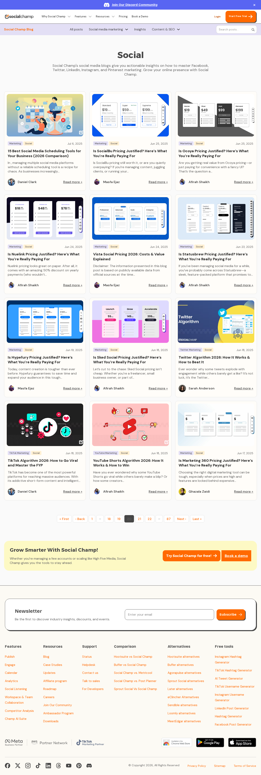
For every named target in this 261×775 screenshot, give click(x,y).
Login (217, 16)
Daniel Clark (27, 182)
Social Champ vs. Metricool (133, 673)
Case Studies (52, 665)
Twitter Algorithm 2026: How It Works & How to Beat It (214, 360)
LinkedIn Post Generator (232, 708)
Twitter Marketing (190, 349)
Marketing (15, 143)
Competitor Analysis (19, 711)
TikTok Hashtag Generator (233, 670)
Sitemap (220, 766)
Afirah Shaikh (199, 182)
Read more (71, 182)
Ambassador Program (58, 713)
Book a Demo (140, 16)
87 (169, 519)
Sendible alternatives (182, 705)
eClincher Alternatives (183, 697)
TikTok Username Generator (234, 686)
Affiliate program (55, 681)
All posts (76, 29)
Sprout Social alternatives (186, 681)
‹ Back (80, 519)
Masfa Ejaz (111, 182)
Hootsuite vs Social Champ (133, 657)
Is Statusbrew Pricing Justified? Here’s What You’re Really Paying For (213, 256)
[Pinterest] (79, 765)
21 (139, 519)
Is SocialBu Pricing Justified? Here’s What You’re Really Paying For (130, 153)
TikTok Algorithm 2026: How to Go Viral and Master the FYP (43, 463)
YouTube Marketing (106, 453)
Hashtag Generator (228, 716)
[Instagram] (28, 765)
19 (119, 519)
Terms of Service (245, 766)
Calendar (11, 673)
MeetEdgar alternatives (184, 721)
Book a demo (236, 556)
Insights (140, 29)
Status (87, 657)
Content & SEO (163, 29)
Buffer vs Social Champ (130, 665)
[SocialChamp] (19, 16)
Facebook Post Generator (233, 724)
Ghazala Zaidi (199, 491)
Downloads (51, 721)
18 (109, 519)
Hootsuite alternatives (184, 657)
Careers (48, 697)
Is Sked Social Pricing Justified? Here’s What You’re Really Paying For (127, 360)
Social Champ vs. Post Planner (135, 681)
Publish (10, 657)
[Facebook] (7, 765)
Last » (197, 519)
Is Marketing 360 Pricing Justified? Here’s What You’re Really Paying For (216, 463)
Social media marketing (106, 29)
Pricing (123, 16)
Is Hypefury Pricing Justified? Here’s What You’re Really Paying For (40, 360)
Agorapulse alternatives (184, 673)
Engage (10, 665)
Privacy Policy (197, 766)
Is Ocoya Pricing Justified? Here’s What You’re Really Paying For (214, 153)
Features (80, 16)
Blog (46, 657)
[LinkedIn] (48, 765)
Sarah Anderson (202, 388)
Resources (102, 16)
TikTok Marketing (19, 453)
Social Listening (16, 689)
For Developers (93, 689)
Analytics (11, 681)
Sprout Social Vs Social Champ (135, 689)
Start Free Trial (238, 16)
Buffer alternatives (181, 665)
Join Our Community (57, 705)
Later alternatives (180, 689)
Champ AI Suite (16, 719)
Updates (49, 673)
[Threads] (58, 765)
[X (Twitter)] (17, 765)
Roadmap (49, 689)
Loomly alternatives (182, 713)
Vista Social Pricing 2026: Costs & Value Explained (129, 256)
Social (28, 143)
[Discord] (89, 765)
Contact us (90, 673)
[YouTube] (68, 765)
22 (150, 519)
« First (64, 519)
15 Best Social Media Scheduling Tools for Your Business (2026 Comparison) (44, 153)
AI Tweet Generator (229, 679)
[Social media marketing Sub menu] (126, 29)
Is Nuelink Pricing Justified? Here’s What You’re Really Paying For (44, 256)
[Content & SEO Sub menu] (178, 29)
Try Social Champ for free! (188, 556)
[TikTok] (38, 765)
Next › (181, 519)
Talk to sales (91, 681)
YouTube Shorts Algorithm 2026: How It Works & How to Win (128, 463)
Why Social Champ (53, 16)
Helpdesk (88, 665)
